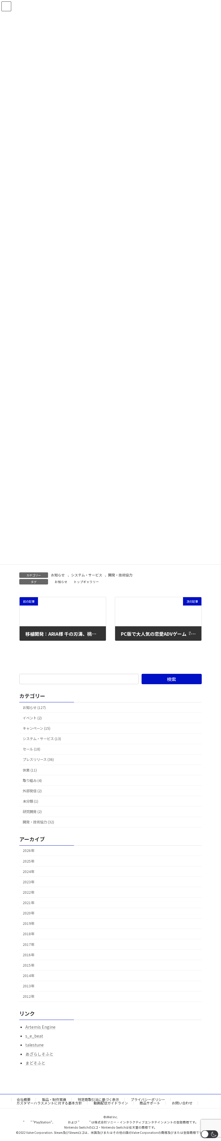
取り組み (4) (32, 780)
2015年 (28, 965)
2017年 (28, 944)
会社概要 (24, 1099)
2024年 (28, 871)
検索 (171, 679)
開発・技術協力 (120, 574)
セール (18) (31, 749)
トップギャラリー (86, 582)
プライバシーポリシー (148, 1099)
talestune (34, 1045)
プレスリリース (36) (38, 759)
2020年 (28, 913)
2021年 (28, 902)
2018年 (28, 933)
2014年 (28, 975)
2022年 (28, 892)
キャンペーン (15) (36, 728)
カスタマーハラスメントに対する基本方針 (49, 1102)
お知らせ (58, 574)
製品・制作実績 (54, 1099)
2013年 (28, 986)
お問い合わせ (182, 1102)
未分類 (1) (30, 801)
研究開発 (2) (32, 811)
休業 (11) (30, 769)
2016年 (28, 954)
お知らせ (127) (34, 707)
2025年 (28, 860)
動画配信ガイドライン (111, 1102)
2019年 (28, 923)
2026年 (28, 850)
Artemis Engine (40, 1027)
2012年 (28, 996)
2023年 (28, 881)
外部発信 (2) (32, 790)
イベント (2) (32, 718)
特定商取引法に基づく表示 (98, 1099)
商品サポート (150, 1102)
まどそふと (35, 1063)
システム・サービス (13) (42, 738)
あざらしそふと (39, 1054)
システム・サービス (86, 574)
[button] (209, 1134)
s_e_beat (34, 1036)
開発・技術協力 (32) (38, 822)
